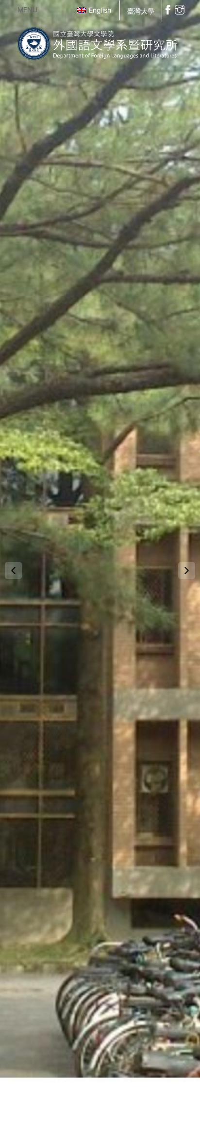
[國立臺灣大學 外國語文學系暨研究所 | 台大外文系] (100, 42)
